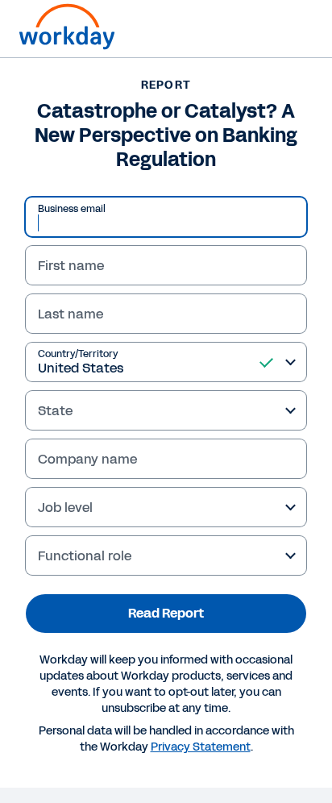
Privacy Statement (201, 747)
